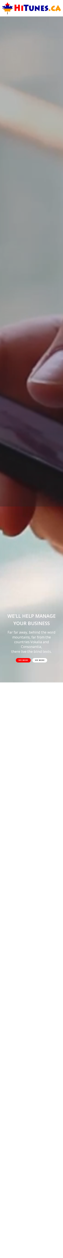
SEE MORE (23, 660)
